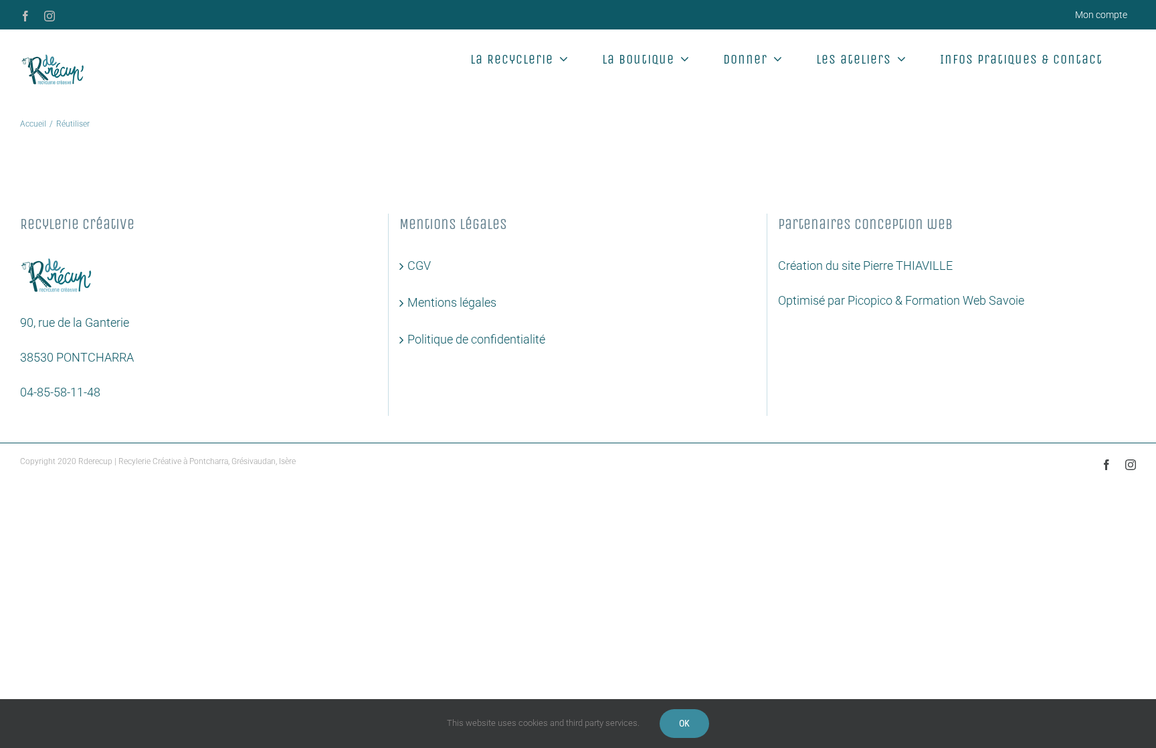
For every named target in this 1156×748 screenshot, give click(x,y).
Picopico (870, 300)
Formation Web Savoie (964, 300)
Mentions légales (451, 302)
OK (684, 723)
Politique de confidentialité (476, 339)
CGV (419, 265)
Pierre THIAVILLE (908, 265)
